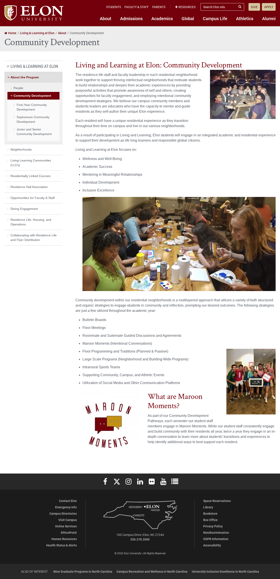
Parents (158, 7)
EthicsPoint (69, 532)
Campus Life (215, 18)
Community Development (32, 95)
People (18, 88)
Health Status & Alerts (61, 545)
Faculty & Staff (136, 7)
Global (188, 18)
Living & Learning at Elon (34, 66)
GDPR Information (215, 539)
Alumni (269, 18)
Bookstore (210, 513)
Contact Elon (68, 501)
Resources (187, 7)
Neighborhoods (21, 149)
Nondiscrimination (216, 532)
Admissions (131, 18)
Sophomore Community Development (33, 119)
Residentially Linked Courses (30, 176)
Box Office (210, 520)
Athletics (244, 18)
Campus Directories (63, 513)
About (105, 18)
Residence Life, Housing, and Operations (30, 222)
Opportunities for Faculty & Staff (32, 198)
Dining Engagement (24, 209)
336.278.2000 (140, 539)
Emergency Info (66, 507)
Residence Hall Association (29, 187)
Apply (268, 7)
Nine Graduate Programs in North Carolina (82, 571)
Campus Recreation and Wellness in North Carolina (152, 571)
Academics (162, 18)
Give (254, 7)
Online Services (66, 526)
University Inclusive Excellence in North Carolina (225, 571)
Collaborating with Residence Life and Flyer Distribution (33, 237)
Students (113, 7)
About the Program (24, 77)
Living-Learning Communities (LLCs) (30, 163)
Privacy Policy (213, 526)
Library (208, 507)
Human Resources (64, 539)
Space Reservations (217, 501)
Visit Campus (67, 520)
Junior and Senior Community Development (34, 132)
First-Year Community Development (32, 107)
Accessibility (212, 545)
